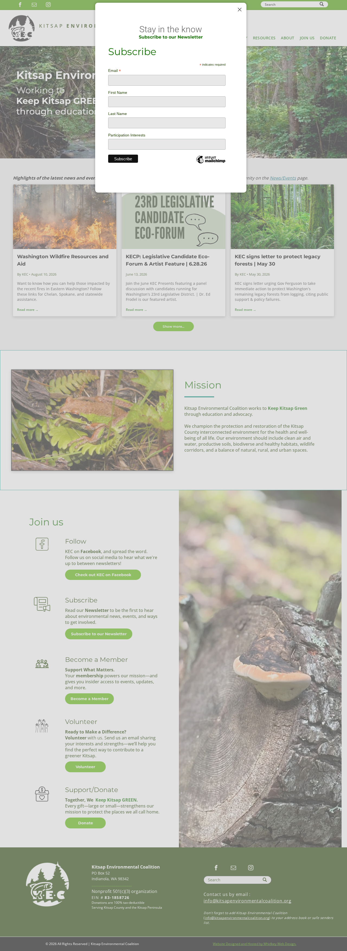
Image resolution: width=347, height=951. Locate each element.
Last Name (117, 113)
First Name (117, 92)
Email (114, 70)
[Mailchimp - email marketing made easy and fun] (210, 163)
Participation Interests (126, 135)
